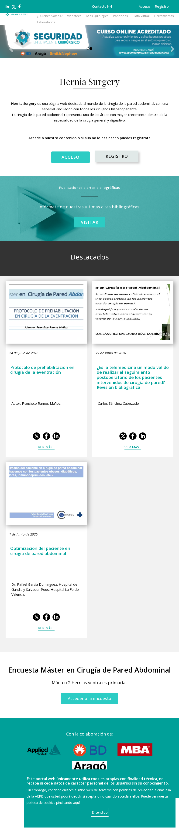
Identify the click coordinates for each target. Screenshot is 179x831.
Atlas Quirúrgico (97, 16)
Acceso (144, 6)
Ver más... (46, 447)
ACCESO (70, 157)
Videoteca (74, 16)
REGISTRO (117, 156)
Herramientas (164, 16)
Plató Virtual (141, 16)
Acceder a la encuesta (89, 698)
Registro (162, 6)
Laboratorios (46, 22)
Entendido (100, 812)
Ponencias (120, 16)
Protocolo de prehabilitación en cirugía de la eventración (42, 370)
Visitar (89, 222)
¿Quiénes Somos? (49, 16)
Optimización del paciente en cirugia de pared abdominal (40, 550)
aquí (76, 802)
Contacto (99, 6)
